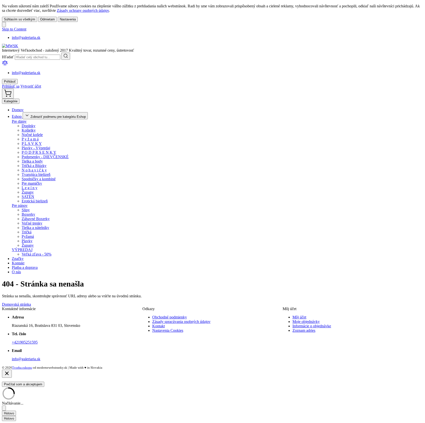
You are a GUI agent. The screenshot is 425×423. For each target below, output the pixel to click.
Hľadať (8, 57)
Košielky (29, 130)
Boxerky (28, 214)
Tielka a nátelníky (35, 228)
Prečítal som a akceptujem (23, 384)
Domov (18, 110)
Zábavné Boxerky (36, 219)
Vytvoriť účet (30, 86)
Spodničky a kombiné (39, 179)
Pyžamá (28, 236)
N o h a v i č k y (34, 170)
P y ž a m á (30, 139)
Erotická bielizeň (35, 201)
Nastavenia (68, 19)
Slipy (26, 210)
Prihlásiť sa (10, 86)
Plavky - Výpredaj (36, 148)
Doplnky (28, 126)
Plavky (27, 241)
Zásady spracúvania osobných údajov (181, 321)
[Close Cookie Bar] (4, 24)
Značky (18, 259)
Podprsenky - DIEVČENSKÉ (45, 157)
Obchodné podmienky (169, 317)
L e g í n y (29, 188)
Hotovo (9, 413)
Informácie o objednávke (311, 326)
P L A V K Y (32, 143)
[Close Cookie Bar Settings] (4, 408)
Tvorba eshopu (22, 367)
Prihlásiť (10, 81)
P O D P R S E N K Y (39, 152)
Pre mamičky (32, 183)
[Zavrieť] (7, 374)
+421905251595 (25, 342)
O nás (16, 272)
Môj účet (299, 317)
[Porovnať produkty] (5, 64)
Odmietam (47, 19)
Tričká (26, 232)
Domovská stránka (16, 304)
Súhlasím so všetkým (19, 19)
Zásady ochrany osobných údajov (83, 10)
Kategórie (10, 101)
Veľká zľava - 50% (36, 254)
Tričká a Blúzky (34, 166)
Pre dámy (19, 121)
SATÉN (28, 197)
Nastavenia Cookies (167, 330)
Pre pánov (20, 205)
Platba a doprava (25, 267)
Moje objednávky (306, 321)
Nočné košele (32, 135)
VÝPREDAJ (22, 250)
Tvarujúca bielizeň (36, 174)
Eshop (17, 116)
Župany (28, 192)
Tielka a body (32, 161)
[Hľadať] (65, 56)
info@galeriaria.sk (26, 37)
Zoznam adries (303, 330)
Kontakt (18, 263)
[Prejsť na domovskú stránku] (10, 46)
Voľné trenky (32, 223)
